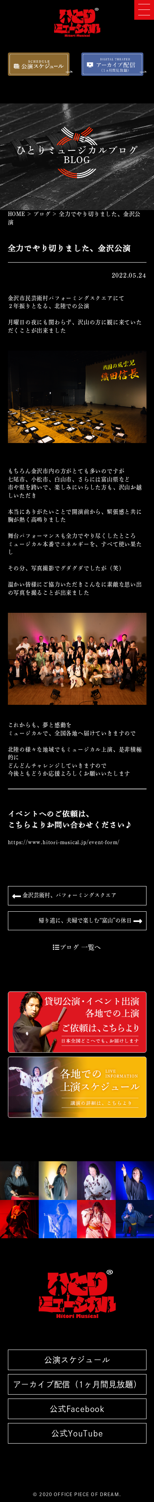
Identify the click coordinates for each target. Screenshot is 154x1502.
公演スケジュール (77, 1360)
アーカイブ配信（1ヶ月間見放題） (77, 1384)
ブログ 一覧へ (80, 947)
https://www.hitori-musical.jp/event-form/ (64, 842)
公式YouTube (77, 1433)
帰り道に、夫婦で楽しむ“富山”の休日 (86, 920)
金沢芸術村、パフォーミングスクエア (68, 895)
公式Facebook (77, 1409)
